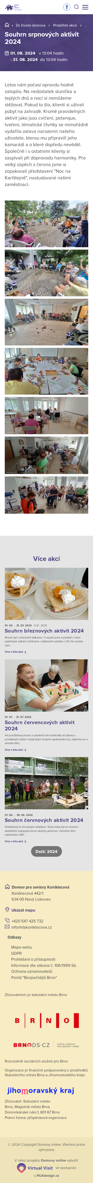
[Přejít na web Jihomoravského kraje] (46, 1087)
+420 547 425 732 (27, 921)
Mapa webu (21, 947)
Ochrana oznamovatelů (31, 971)
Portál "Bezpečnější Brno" (34, 977)
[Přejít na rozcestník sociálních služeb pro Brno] (46, 1027)
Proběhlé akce (65, 25)
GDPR (16, 953)
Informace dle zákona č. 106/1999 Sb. (44, 965)
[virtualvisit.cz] (35, 1168)
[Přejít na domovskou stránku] (13, 7)
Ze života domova (30, 25)
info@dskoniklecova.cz (31, 927)
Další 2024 (46, 851)
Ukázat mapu (23, 910)
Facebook (66, 7)
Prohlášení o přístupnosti (33, 959)
